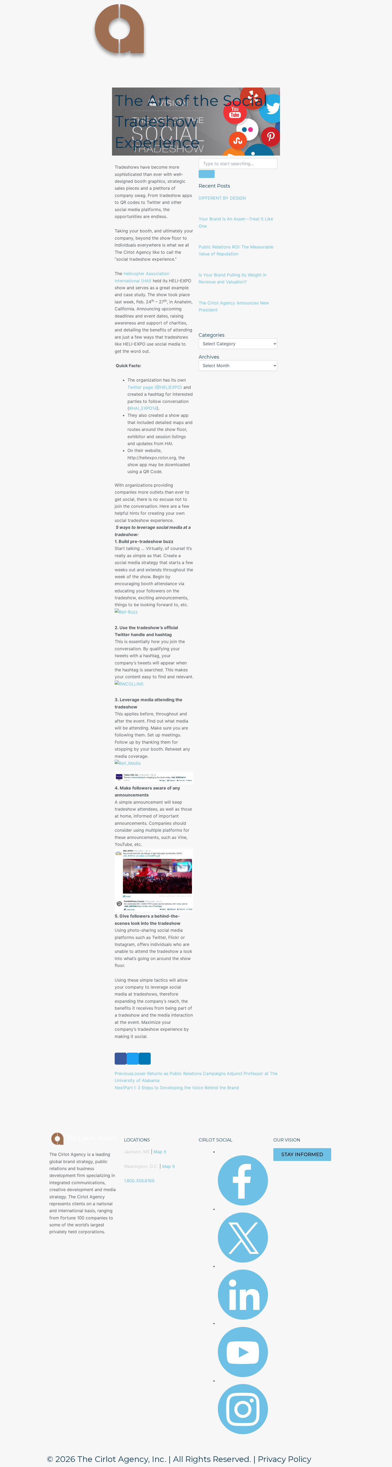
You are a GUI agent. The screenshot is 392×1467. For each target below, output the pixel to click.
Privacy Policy (284, 1459)
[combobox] (238, 163)
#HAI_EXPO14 (143, 408)
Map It (160, 1151)
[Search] (207, 174)
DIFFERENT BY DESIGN (222, 198)
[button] (121, 1059)
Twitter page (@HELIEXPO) (154, 387)
